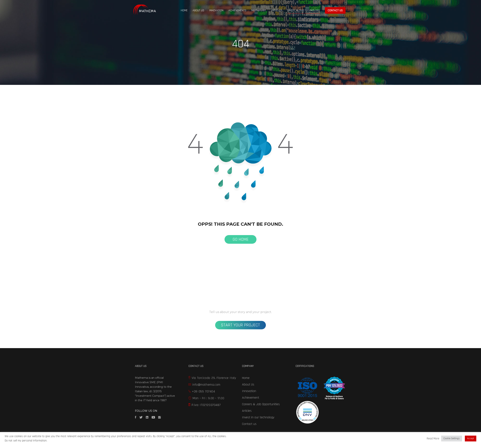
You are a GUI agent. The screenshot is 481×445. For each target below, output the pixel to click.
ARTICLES (276, 10)
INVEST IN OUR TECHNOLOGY (303, 10)
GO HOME (241, 239)
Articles (247, 411)
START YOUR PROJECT (240, 325)
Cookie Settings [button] (451, 438)
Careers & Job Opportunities (261, 404)
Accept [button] (470, 438)
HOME (184, 10)
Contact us (249, 424)
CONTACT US (335, 10)
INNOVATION (216, 10)
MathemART (258, 10)
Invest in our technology (258, 417)
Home (246, 378)
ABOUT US (198, 10)
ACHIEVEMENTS (237, 10)
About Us (248, 384)
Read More (433, 438)
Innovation (249, 391)
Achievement (250, 397)
